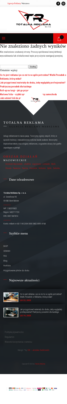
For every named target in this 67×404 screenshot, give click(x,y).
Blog (5, 261)
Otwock (8, 168)
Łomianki (46, 164)
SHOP (5, 246)
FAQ (5, 256)
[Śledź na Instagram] (63, 4)
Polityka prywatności (14, 332)
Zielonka (56, 168)
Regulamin (9, 337)
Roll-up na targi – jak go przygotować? (18, 90)
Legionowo (36, 164)
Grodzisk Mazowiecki (14, 164)
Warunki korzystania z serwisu (18, 342)
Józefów (27, 164)
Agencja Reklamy (14, 3)
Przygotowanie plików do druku (16, 270)
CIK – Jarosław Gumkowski (38, 350)
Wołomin (42, 168)
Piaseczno (17, 168)
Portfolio (7, 266)
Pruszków (33, 168)
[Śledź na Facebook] (58, 4)
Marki (53, 164)
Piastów (25, 168)
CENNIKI (6, 251)
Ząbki (49, 168)
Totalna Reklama (40, 364)
